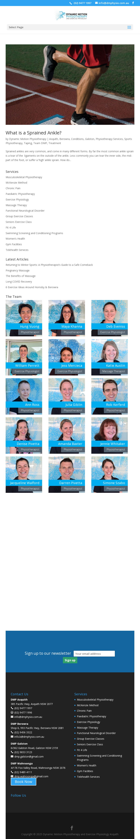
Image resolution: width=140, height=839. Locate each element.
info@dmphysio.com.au (28, 717)
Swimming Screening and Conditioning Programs (34, 233)
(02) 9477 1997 (82, 3)
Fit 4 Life (11, 227)
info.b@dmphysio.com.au (29, 736)
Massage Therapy (16, 205)
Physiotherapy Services (109, 139)
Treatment (54, 143)
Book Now (23, 781)
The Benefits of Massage (21, 276)
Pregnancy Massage (18, 270)
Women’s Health (15, 238)
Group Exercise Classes (19, 216)
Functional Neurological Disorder (25, 210)
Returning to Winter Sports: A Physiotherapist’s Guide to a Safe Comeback (49, 265)
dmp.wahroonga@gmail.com (31, 776)
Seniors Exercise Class (19, 222)
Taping (28, 143)
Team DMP (40, 143)
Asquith (53, 139)
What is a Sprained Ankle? (33, 132)
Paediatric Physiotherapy (20, 194)
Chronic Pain (13, 188)
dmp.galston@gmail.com (29, 756)
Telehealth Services (17, 250)
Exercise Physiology (17, 199)
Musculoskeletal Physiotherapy (24, 177)
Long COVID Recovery (19, 281)
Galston (89, 139)
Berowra (64, 139)
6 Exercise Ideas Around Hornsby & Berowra (32, 287)
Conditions (77, 139)
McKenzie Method (16, 182)
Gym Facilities (14, 244)
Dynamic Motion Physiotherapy (27, 139)
